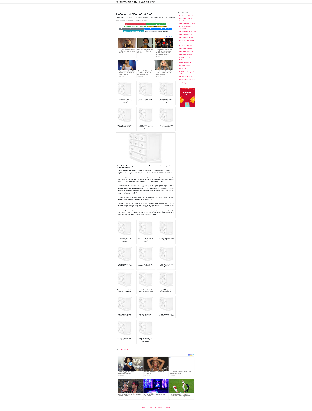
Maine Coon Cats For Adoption (187, 80)
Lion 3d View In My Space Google (185, 58)
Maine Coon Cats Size (184, 69)
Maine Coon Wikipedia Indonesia (187, 31)
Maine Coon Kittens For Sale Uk (187, 23)
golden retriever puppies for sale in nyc (133, 31)
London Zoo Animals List (185, 62)
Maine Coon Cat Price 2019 (186, 37)
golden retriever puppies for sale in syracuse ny (131, 29)
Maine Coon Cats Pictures (185, 34)
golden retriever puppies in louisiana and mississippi (158, 29)
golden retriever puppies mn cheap (157, 26)
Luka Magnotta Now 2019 (185, 45)
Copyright (167, 407)
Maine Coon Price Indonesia (186, 51)
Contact (150, 407)
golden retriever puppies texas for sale (135, 24)
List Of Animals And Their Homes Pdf (185, 19)
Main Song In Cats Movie (185, 76)
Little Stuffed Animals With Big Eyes (186, 41)
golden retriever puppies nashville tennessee (156, 31)
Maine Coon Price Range (185, 48)
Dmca (143, 407)
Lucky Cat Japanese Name (186, 83)
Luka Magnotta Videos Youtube (187, 15)
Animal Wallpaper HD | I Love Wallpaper (136, 2)
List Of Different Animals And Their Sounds (186, 27)
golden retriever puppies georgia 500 (156, 24)
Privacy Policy (158, 407)
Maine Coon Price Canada (185, 54)
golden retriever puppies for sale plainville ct (136, 26)
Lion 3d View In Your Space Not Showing (187, 72)
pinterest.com (124, 349)
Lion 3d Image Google (184, 65)
